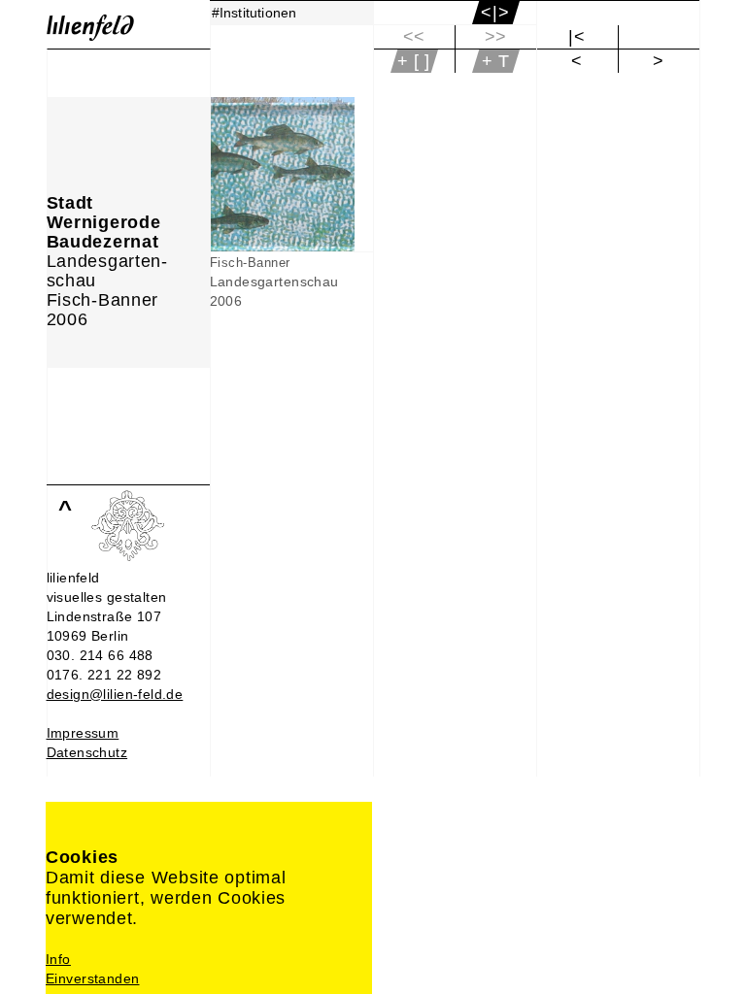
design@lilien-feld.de (115, 694)
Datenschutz (87, 752)
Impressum (83, 733)
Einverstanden (92, 978)
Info (58, 959)
